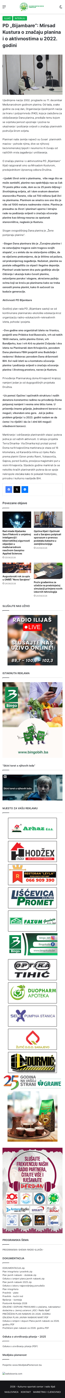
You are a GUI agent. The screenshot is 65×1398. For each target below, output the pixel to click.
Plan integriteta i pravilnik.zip (17, 1271)
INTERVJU (20, 18)
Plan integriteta (10, 1289)
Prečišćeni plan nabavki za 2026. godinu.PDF (25, 1328)
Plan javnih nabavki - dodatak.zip (19, 1275)
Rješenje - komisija (12, 1299)
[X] (17, 489)
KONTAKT (26, 1392)
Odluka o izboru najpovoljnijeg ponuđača (23, 1285)
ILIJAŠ (7, 18)
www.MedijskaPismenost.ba (27, 1365)
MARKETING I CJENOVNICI (47, 1392)
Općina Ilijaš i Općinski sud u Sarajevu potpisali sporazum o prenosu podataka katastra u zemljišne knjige (47, 537)
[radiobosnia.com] (12, 1373)
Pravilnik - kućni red (12, 1296)
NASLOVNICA (11, 1392)
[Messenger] (25, 489)
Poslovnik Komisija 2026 (14, 1303)
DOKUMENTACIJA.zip (13, 1268)
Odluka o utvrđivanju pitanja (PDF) (20, 1346)
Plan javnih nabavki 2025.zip (17, 1282)
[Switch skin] (60, 8)
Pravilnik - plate (10, 1292)
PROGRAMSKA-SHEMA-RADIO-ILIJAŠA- (23, 1249)
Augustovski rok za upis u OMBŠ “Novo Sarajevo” (16, 578)
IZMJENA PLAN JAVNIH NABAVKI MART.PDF (25, 1317)
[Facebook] (9, 489)
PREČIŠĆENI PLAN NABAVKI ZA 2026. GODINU (26, 1313)
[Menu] (4, 8)
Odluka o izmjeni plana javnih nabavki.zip (23, 1278)
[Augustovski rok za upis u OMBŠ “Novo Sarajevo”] (16, 568)
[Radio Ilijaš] (32, 6)
